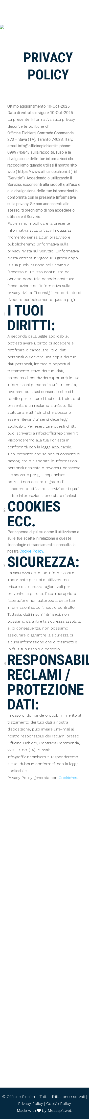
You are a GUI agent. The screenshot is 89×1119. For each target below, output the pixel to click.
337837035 (48, 937)
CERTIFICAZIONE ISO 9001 (45, 1072)
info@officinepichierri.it (48, 846)
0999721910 (48, 981)
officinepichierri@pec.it (48, 861)
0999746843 (48, 915)
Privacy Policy (30, 1103)
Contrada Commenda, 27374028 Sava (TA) (48, 877)
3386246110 (48, 959)
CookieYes (68, 777)
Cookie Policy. (32, 551)
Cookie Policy (58, 1103)
